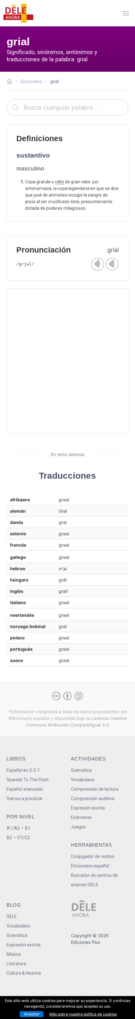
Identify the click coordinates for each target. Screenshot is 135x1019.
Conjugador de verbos (92, 856)
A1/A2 (13, 828)
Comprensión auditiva (92, 798)
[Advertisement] (67, 361)
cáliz (59, 181)
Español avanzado (25, 789)
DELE (12, 916)
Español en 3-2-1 (23, 770)
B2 (9, 837)
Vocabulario (82, 779)
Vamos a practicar (25, 798)
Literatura (16, 963)
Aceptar (32, 1013)
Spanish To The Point (28, 779)
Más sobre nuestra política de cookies (83, 1014)
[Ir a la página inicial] (11, 82)
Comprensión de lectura (94, 789)
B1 (27, 828)
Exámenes (81, 817)
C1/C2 (23, 837)
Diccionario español (90, 865)
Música (14, 954)
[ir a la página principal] (18, 13)
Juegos (78, 826)
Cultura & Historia (24, 973)
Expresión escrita (88, 807)
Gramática (81, 770)
